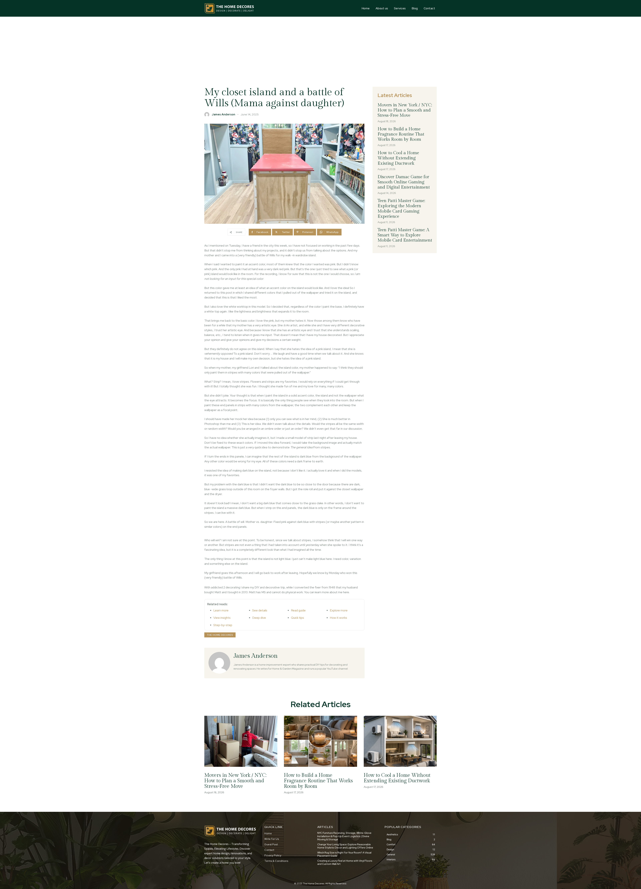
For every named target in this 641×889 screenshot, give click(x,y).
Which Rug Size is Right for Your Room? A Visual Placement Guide (344, 854)
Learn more (221, 610)
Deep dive (259, 618)
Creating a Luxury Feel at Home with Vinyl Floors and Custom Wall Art (344, 862)
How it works (338, 618)
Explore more (339, 610)
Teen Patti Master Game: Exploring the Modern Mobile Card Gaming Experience (401, 208)
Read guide (298, 610)
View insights (222, 618)
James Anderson (223, 114)
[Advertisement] (320, 41)
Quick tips (297, 618)
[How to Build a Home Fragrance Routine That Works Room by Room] (320, 741)
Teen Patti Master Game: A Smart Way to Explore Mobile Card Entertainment (405, 235)
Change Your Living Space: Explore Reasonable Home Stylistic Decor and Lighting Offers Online (345, 846)
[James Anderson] (207, 114)
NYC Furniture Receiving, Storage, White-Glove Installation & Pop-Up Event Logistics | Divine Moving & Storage (344, 836)
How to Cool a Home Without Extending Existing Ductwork (398, 158)
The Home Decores (220, 634)
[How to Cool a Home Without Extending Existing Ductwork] (400, 741)
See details (259, 610)
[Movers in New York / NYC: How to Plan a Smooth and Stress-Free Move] (240, 741)
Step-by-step (222, 625)
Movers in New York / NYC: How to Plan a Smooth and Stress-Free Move (405, 110)
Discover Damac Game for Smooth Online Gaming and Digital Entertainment (404, 182)
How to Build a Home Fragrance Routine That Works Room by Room (401, 134)
